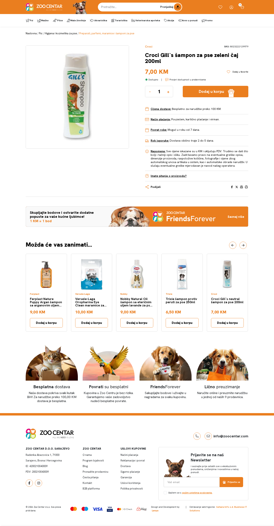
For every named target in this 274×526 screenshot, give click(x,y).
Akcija (170, 20)
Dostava (126, 466)
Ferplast (34, 294)
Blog (85, 466)
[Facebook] (29, 483)
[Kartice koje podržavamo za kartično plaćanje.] (73, 509)
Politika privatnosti (132, 488)
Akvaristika (100, 20)
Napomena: (158, 151)
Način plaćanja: (160, 119)
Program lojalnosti (93, 460)
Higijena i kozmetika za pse (61, 33)
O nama (87, 455)
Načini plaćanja (129, 455)
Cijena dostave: (161, 109)
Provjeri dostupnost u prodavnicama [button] (187, 79)
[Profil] (231, 7)
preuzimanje (222, 387)
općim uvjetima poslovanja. (197, 492)
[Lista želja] (220, 7)
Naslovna (31, 33)
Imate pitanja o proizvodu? (169, 176)
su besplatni (108, 387)
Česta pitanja (90, 477)
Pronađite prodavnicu (95, 471)
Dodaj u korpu (46, 323)
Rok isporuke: (160, 140)
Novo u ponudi (190, 20)
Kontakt (87, 483)
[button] (232, 245)
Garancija (126, 477)
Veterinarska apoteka (147, 20)
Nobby (123, 294)
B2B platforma (91, 488)
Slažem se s (190, 492)
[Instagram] (38, 483)
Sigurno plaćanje (130, 471)
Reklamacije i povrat (133, 460)
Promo (209, 20)
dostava (51, 387)
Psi (31, 20)
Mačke (45, 20)
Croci (148, 46)
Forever (165, 387)
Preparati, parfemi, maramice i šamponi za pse (106, 33)
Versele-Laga (82, 294)
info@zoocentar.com (230, 436)
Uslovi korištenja (130, 483)
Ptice (60, 20)
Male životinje (78, 20)
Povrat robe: (159, 130)
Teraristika (121, 20)
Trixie (169, 294)
